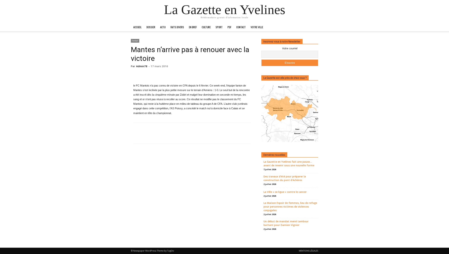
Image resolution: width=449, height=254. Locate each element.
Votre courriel (289, 48)
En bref (193, 27)
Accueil (137, 27)
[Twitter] (183, 73)
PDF (229, 27)
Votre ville (257, 27)
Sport (219, 27)
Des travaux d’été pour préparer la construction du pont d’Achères (284, 178)
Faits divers (177, 27)
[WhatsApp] (199, 73)
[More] (208, 73)
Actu (163, 27)
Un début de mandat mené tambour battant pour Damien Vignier (286, 223)
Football (135, 40)
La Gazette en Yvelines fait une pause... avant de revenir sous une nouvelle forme (288, 163)
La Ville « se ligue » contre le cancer (285, 191)
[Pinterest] (191, 73)
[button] (314, 27)
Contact (241, 27)
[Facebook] (175, 73)
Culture (206, 27)
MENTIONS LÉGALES (308, 250)
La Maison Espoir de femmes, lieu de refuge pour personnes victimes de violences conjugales (290, 206)
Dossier (150, 27)
